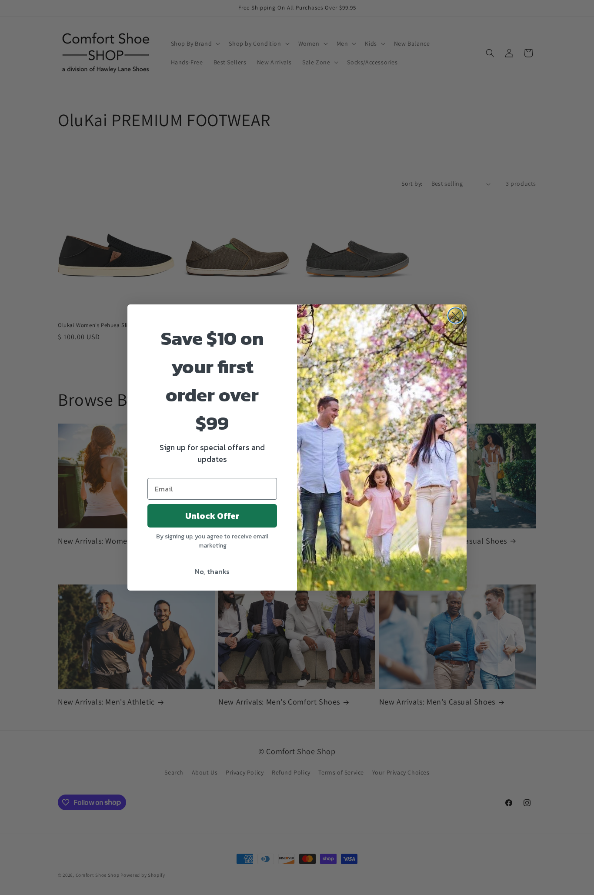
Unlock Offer (212, 515)
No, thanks (212, 571)
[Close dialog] (455, 315)
